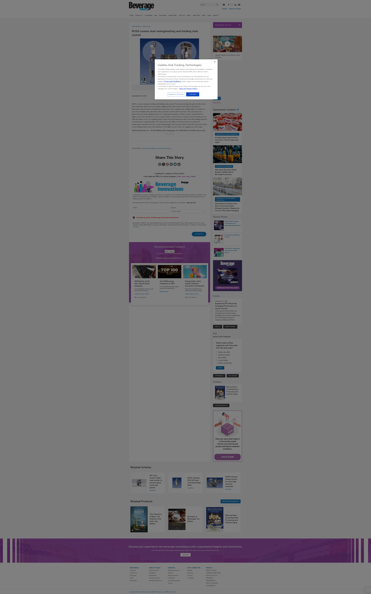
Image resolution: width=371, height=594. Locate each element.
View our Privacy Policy (188, 89)
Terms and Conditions (172, 81)
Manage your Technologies (176, 94)
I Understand (192, 94)
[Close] (215, 62)
